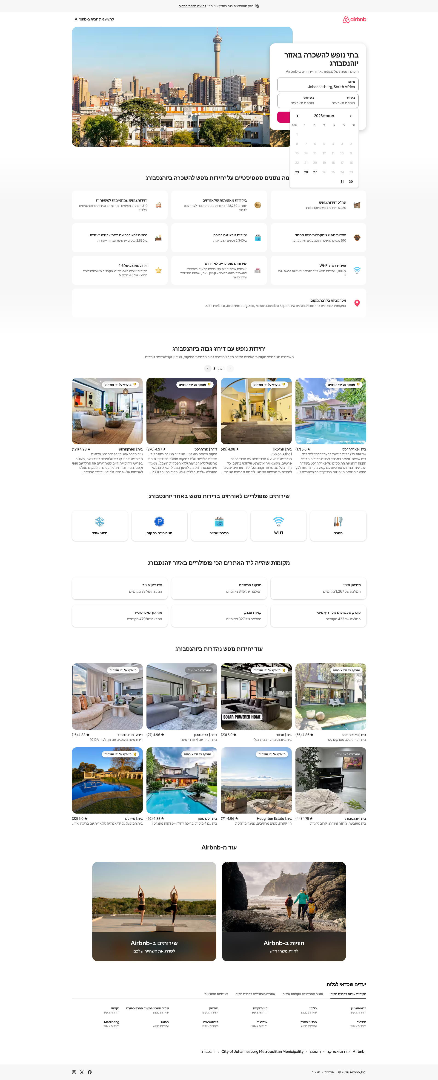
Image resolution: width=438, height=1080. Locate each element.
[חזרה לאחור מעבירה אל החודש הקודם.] (350, 116)
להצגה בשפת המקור (192, 6)
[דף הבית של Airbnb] (354, 19)
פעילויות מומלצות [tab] (216, 994)
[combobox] (318, 87)
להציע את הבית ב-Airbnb (94, 19)
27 (315, 172)
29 (297, 172)
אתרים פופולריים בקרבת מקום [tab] (255, 994)
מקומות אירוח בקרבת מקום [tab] (348, 994)
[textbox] (338, 103)
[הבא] (208, 368)
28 (306, 172)
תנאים (316, 1072)
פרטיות (329, 1072)
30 (351, 181)
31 (342, 181)
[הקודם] (230, 368)
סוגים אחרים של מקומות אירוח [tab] (303, 994)
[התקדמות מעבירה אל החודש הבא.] (297, 116)
